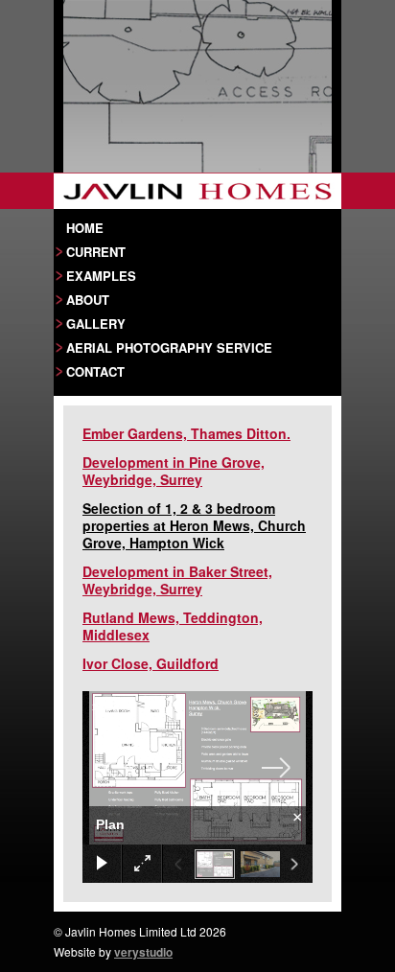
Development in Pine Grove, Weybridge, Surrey (173, 470)
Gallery (96, 323)
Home (85, 227)
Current (96, 251)
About (87, 299)
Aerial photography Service (169, 347)
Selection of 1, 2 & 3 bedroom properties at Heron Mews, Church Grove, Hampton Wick (194, 525)
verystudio (143, 951)
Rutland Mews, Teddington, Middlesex (172, 626)
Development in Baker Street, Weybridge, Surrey (177, 580)
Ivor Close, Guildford (150, 663)
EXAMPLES (101, 275)
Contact (95, 371)
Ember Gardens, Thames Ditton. (186, 433)
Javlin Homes (197, 191)
